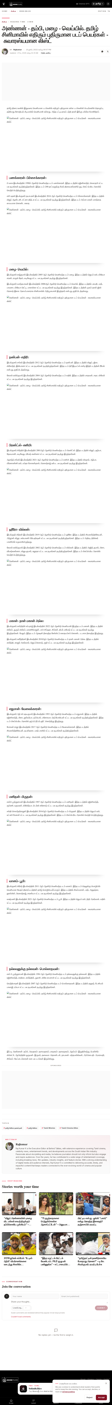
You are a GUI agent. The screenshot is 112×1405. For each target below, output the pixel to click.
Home (5, 11)
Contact (107, 1379)
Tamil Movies (48, 1128)
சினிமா (13, 11)
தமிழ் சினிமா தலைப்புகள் (13, 1128)
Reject (89, 1397)
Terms (98, 1379)
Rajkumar (17, 50)
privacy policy (68, 1392)
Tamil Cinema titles (69, 1128)
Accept (101, 1397)
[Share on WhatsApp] (102, 51)
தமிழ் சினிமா (32, 1128)
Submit (101, 1308)
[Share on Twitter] (107, 51)
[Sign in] (108, 4)
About (82, 1379)
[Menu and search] (4, 4)
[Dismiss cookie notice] (106, 1383)
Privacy (91, 1379)
